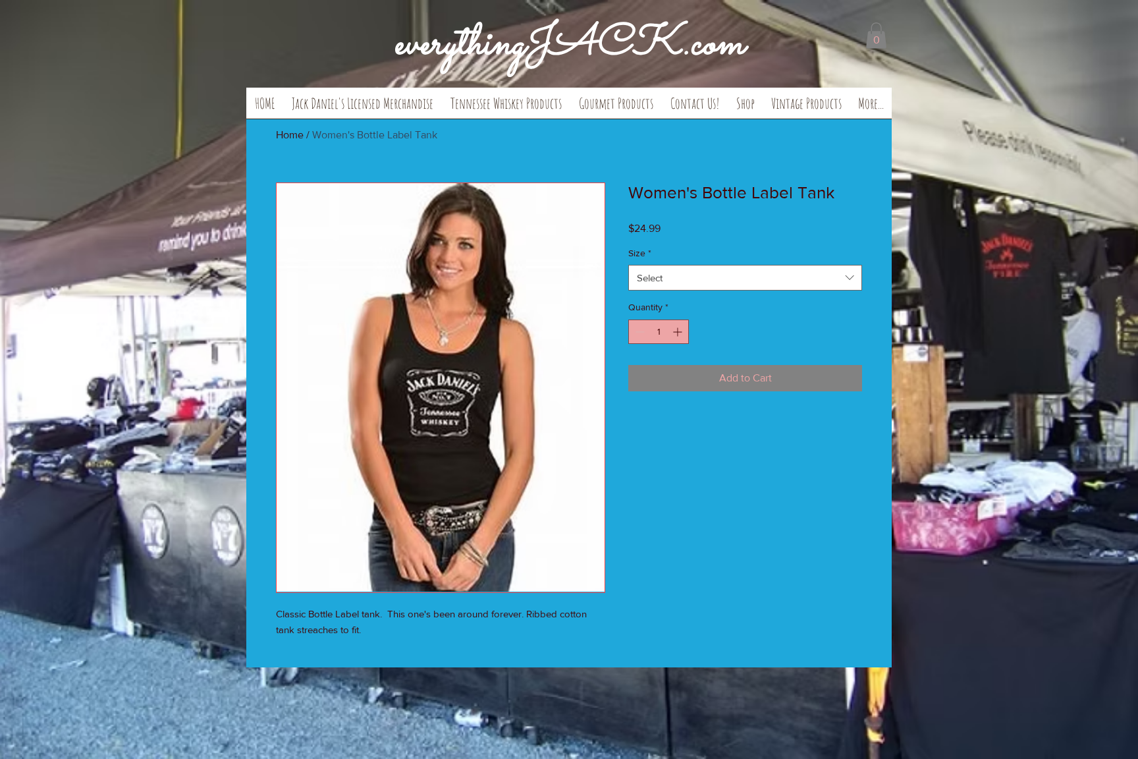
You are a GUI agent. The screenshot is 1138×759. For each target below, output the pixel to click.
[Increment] (678, 331)
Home (290, 134)
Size (639, 253)
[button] (362, 107)
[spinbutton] (658, 331)
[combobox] (745, 278)
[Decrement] (638, 331)
